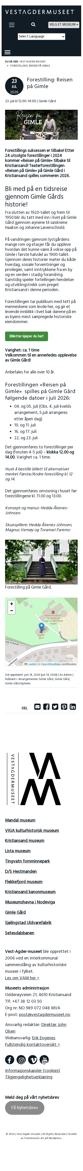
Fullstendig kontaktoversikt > (32, 1044)
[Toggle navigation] (11, 25)
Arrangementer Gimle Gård (35, 679)
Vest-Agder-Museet (32, 61)
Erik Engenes (43, 1038)
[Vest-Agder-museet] (39, 11)
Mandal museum (20, 820)
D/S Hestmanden (21, 871)
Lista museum (18, 851)
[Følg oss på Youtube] (44, 1059)
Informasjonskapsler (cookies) (32, 1070)
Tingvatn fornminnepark (27, 861)
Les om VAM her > (22, 978)
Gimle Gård (62, 679)
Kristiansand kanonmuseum (30, 892)
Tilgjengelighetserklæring (28, 1077)
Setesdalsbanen (19, 933)
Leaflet (31, 664)
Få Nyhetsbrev (24, 1107)
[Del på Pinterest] (64, 708)
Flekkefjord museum (24, 882)
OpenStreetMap (51, 664)
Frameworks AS (34, 1138)
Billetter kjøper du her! (26, 336)
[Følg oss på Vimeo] (32, 1059)
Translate (51, 43)
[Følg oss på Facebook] (9, 1059)
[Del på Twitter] (55, 708)
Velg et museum (62, 24)
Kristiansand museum (24, 840)
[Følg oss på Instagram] (21, 1059)
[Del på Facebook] (46, 708)
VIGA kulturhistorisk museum (32, 830)
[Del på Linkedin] (73, 708)
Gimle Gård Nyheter (18, 683)
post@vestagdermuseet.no (44, 1014)
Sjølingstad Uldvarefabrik (28, 922)
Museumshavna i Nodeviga (30, 902)
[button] (41, 627)
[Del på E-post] (37, 708)
